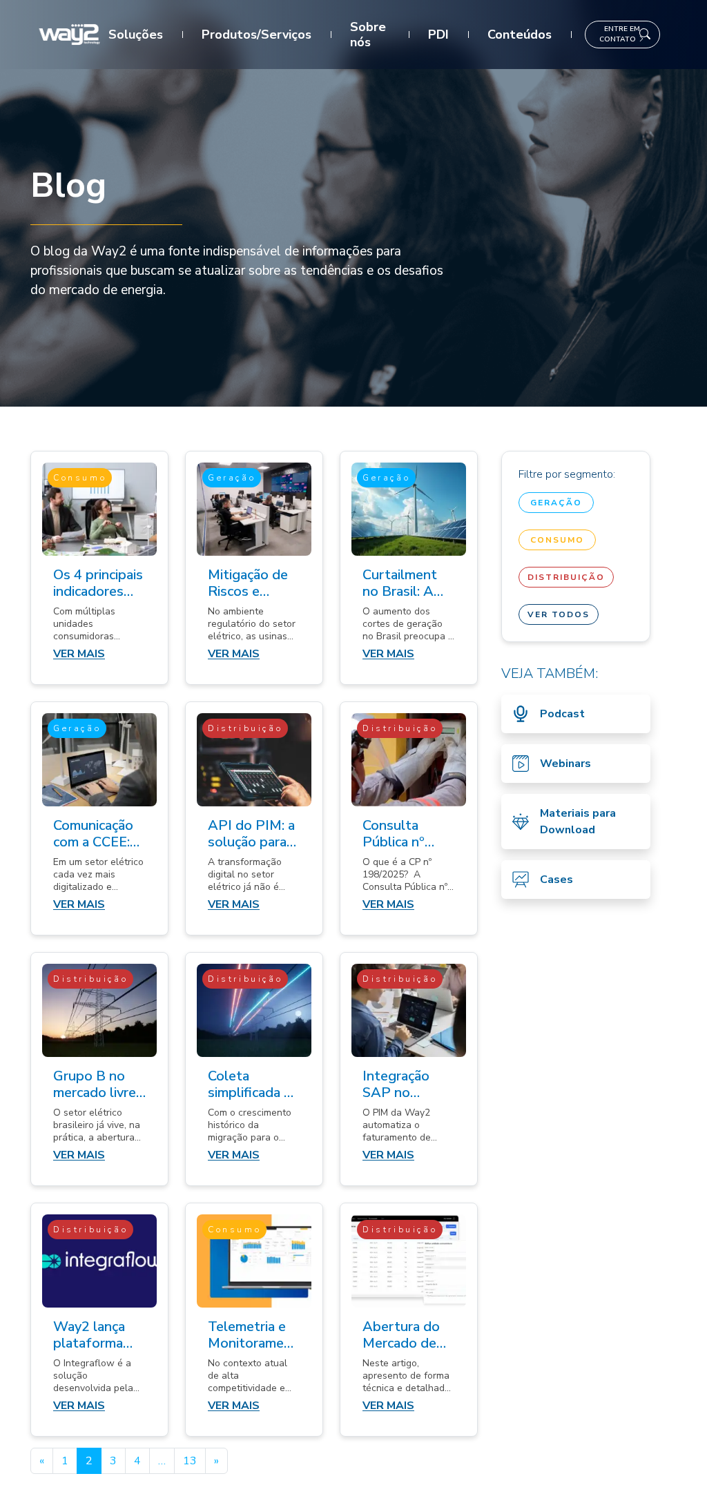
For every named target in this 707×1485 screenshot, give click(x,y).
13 (190, 1460)
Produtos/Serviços (256, 34)
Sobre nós (368, 34)
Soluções (135, 34)
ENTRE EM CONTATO (619, 34)
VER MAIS (79, 653)
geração (556, 502)
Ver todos (558, 614)
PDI (438, 34)
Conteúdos (519, 34)
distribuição (566, 577)
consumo (557, 539)
